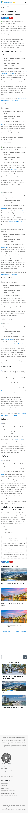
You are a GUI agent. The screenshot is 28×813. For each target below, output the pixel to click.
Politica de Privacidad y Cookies (8, 793)
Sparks (21, 439)
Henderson (4, 391)
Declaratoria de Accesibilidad (8, 790)
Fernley (3, 208)
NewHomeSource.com (6, 775)
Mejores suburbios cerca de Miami (13, 707)
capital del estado (8, 339)
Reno (23, 211)
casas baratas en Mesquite (9, 274)
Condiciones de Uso (5, 791)
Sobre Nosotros (4, 783)
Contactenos (4, 785)
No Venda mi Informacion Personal (9, 795)
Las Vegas (14, 169)
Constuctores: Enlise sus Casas (8, 786)
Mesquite (4, 247)
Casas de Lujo (4, 768)
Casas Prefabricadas (6, 766)
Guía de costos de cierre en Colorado (12, 583)
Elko (2, 124)
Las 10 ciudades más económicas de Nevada (10, 13)
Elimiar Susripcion (5, 788)
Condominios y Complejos (7, 770)
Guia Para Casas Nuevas (7, 776)
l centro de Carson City (18, 344)
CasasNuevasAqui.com (10, 806)
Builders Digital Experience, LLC (8, 808)
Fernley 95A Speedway (15, 221)
